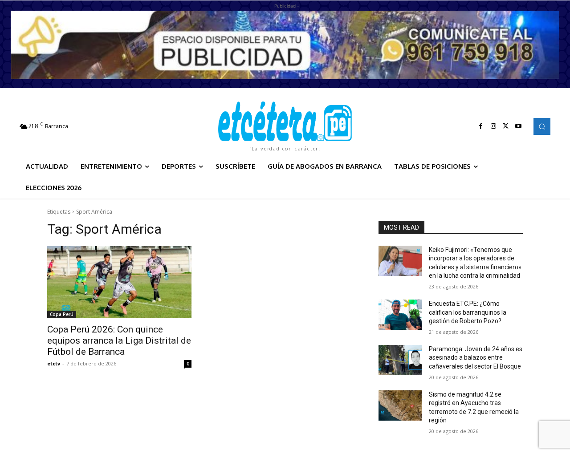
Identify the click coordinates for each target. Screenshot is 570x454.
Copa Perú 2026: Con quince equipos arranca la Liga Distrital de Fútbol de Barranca (119, 340)
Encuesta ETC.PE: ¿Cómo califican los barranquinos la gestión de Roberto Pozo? (467, 312)
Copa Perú (61, 314)
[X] (506, 126)
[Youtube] (518, 126)
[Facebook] (481, 126)
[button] (541, 126)
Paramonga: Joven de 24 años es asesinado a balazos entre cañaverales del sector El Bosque (475, 357)
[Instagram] (493, 126)
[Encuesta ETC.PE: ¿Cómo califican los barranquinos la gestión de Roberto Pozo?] (400, 315)
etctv (53, 363)
